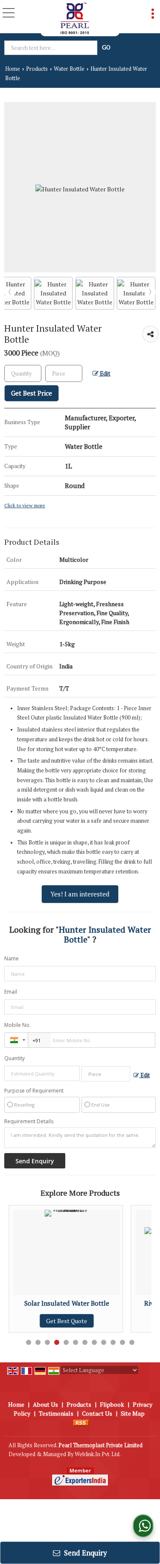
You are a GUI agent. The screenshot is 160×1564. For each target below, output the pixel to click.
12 (131, 1342)
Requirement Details (28, 1122)
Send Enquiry (84, 1553)
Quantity (14, 1058)
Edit (105, 373)
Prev (9, 292)
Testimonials (56, 1413)
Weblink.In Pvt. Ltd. (98, 1454)
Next (150, 292)
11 (122, 1342)
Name (11, 958)
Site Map (133, 1413)
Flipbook (112, 1404)
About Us (45, 1404)
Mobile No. (17, 1025)
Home (12, 68)
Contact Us (97, 1413)
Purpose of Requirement (34, 1091)
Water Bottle (69, 68)
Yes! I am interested (80, 894)
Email (10, 991)
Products (37, 68)
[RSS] (81, 1422)
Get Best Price (31, 393)
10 (113, 1342)
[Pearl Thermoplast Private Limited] (75, 18)
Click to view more (24, 505)
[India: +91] (16, 1040)
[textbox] (51, 47)
